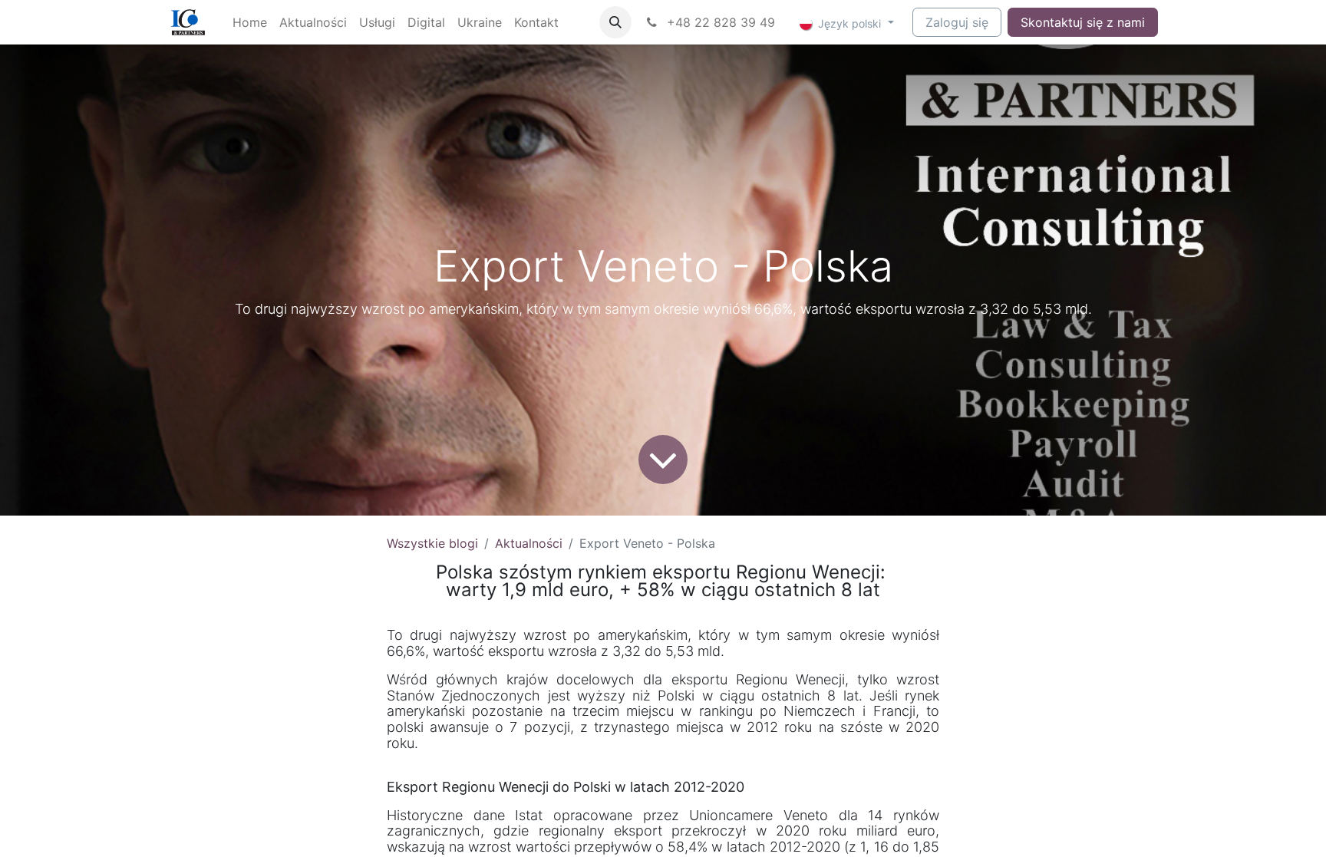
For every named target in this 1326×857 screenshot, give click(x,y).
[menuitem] (249, 22)
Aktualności (528, 543)
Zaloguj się (956, 22)
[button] (615, 22)
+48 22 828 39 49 (719, 22)
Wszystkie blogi (432, 543)
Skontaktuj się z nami (1083, 22)
